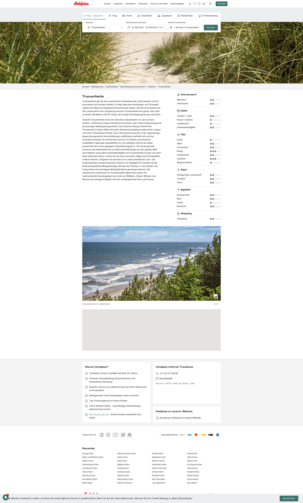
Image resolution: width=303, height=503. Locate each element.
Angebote (118, 4)
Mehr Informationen (182, 498)
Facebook (101, 435)
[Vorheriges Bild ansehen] (89, 263)
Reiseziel (89, 22)
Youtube (115, 435)
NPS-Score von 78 (98, 415)
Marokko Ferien (158, 475)
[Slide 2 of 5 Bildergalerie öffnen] (151, 263)
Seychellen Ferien (159, 464)
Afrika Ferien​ (192, 453)
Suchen (107, 4)
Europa (85, 87)
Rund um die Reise (159, 4)
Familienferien (123, 468)
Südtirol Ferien (193, 475)
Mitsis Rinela (87, 483)
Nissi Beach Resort (89, 479)
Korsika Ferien (158, 472)
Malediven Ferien (159, 457)
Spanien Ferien (123, 475)
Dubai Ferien (192, 461)
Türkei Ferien (192, 457)
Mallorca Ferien (158, 461)
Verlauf (199, 4)
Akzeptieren (289, 498)
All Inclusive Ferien (194, 464)
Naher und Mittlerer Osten (92, 457)
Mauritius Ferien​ (88, 475)
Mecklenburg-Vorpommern (132, 87)
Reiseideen (131, 4)
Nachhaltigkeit (177, 4)
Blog (123, 435)
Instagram (108, 435)
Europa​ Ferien (88, 453)
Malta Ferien (122, 461)
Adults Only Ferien (159, 468)
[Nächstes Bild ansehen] (213, 263)
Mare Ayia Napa (158, 479)
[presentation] (94, 16)
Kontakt (221, 4)
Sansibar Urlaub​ (123, 472)
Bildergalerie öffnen (215, 296)
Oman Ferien (87, 472)
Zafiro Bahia (192, 483)
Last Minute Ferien (89, 468)
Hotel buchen (192, 468)
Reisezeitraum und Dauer (136, 22)
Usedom (152, 87)
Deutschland (112, 87)
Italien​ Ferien (122, 457)
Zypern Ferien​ (87, 461)
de (210, 4)
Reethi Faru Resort (124, 483)
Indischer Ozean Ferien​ (126, 453)
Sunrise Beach (193, 479)
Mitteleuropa (98, 87)
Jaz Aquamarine (158, 483)
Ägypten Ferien (123, 464)
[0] (194, 4)
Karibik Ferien (157, 453)
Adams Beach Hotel (125, 479)
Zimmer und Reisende (176, 22)
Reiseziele (143, 4)
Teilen (203, 4)
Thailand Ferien (193, 472)
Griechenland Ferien (90, 464)
